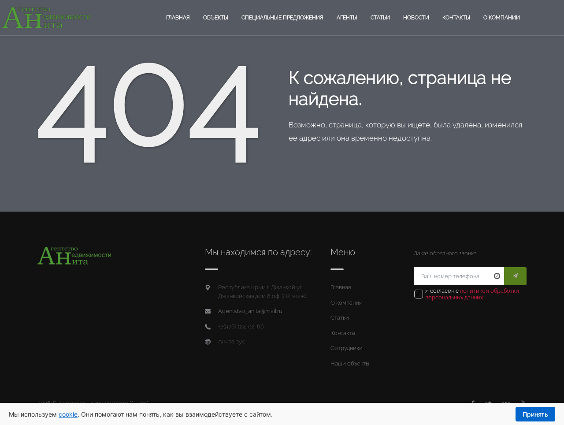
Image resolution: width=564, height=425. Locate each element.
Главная (178, 18)
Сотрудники (346, 348)
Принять (535, 414)
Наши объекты (349, 363)
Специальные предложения (282, 18)
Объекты (215, 18)
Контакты (456, 18)
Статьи (380, 18)
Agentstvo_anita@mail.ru (250, 311)
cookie (68, 414)
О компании (501, 18)
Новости (416, 18)
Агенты (347, 18)
